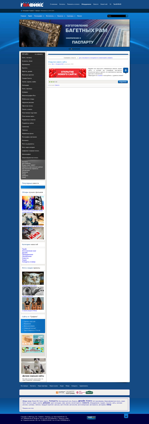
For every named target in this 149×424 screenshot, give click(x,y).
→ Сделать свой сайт (28, 321)
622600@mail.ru (65, 420)
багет (24, 403)
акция (123, 401)
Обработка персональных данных (32, 167)
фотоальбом (73, 405)
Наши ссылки (54, 386)
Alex (53, 64)
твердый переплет (47, 405)
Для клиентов (26, 163)
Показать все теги (28, 408)
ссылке (100, 75)
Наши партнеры (42, 386)
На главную (24, 386)
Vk (110, 4)
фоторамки (102, 405)
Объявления (26, 170)
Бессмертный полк (65, 401)
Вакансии (25, 172)
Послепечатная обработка (30, 168)
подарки (102, 403)
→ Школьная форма (28, 326)
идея (52, 403)
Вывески (74, 401)
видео (35, 403)
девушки (46, 403)
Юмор (24, 177)
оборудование (94, 403)
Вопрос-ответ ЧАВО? (28, 165)
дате (80, 57)
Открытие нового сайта (57, 62)
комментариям (103, 57)
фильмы (57, 405)
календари (58, 403)
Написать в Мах (64, 418)
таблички (38, 405)
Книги (89, 401)
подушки (108, 403)
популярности (85, 57)
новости (85, 403)
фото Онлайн (65, 405)
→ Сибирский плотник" (29, 328)
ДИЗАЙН (81, 401)
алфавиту (110, 57)
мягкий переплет (76, 403)
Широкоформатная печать (112, 401)
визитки (40, 403)
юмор (109, 405)
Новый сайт (104, 4)
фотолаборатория (83, 405)
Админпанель (84, 386)
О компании (53, 4)
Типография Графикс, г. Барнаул (34, 4)
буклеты (29, 403)
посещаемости (94, 57)
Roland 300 (35, 401)
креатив (68, 403)
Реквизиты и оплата (73, 4)
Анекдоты (25, 175)
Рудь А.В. (34, 417)
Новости (95, 4)
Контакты (62, 4)
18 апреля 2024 (60, 64)
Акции (24, 174)
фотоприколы (94, 405)
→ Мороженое (26, 324)
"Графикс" (41, 417)
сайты (114, 403)
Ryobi (41, 401)
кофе (63, 403)
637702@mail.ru (53, 418)
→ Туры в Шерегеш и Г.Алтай (31, 330)
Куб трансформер (98, 401)
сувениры (31, 405)
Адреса (46, 401)
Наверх (126, 416)
